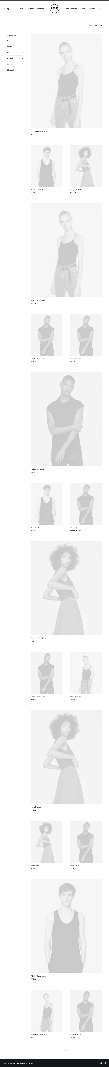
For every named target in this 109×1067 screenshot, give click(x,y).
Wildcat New (74, 528)
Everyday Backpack (39, 131)
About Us (30, 9)
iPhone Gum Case (76, 1035)
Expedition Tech (75, 359)
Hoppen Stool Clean (38, 697)
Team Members (71, 9)
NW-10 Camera (75, 697)
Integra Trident (75, 190)
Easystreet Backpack (38, 1035)
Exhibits (83, 9)
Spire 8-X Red (35, 528)
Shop (100, 9)
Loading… (66, 1050)
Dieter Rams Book (38, 976)
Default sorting (94, 25)
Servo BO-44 (74, 866)
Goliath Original (37, 469)
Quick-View (99, 36)
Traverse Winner (38, 300)
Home (22, 9)
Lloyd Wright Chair (37, 359)
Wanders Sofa (35, 866)
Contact (92, 9)
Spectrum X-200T (37, 190)
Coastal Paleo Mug (38, 638)
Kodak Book (36, 807)
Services (40, 9)
